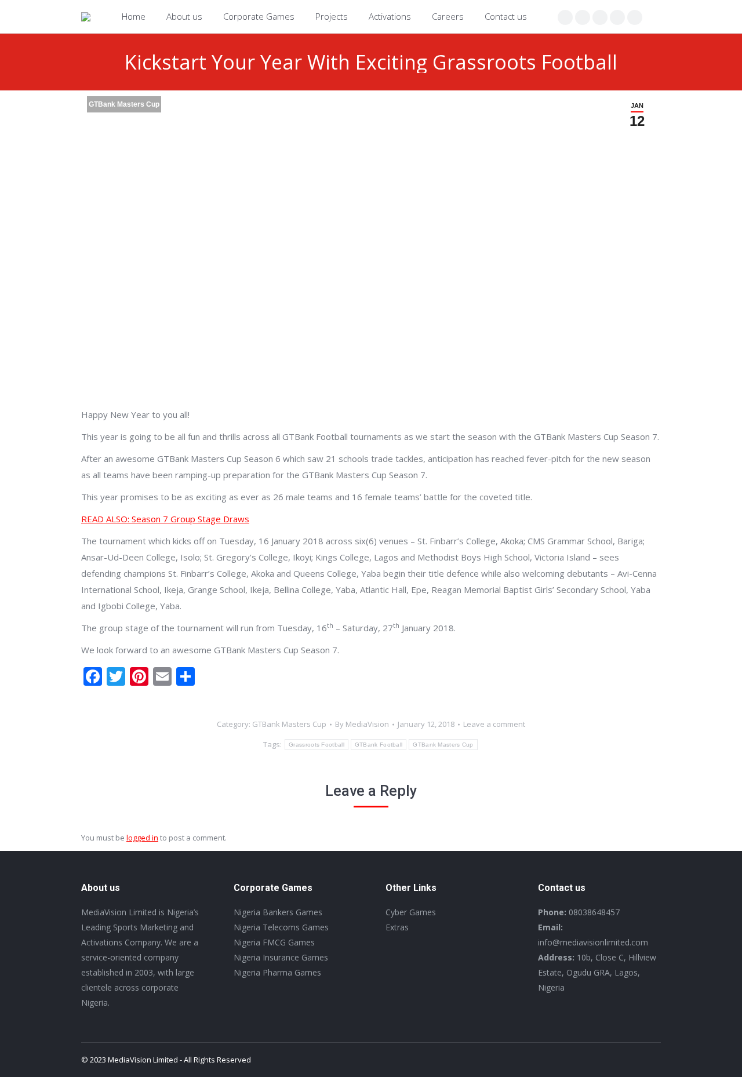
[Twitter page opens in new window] (582, 17)
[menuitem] (133, 16)
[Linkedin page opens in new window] (617, 17)
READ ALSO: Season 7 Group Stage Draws (165, 519)
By (362, 724)
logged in (142, 837)
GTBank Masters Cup (124, 104)
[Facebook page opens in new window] (565, 17)
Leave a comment (494, 724)
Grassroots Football (316, 744)
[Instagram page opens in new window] (600, 17)
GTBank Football (379, 744)
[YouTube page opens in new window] (634, 17)
